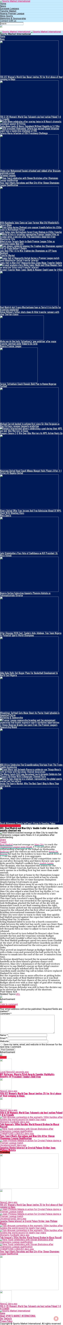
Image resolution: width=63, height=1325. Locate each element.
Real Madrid (6, 844)
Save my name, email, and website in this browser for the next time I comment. (31, 1045)
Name (4, 1035)
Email (3, 1038)
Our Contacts (6, 1318)
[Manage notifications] (56, 1318)
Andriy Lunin (46, 863)
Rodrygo (4, 851)
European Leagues (9, 8)
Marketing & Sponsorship (13, 18)
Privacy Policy (6, 1321)
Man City (39, 844)
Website (4, 1041)
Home (3, 3)
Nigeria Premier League (12, 13)
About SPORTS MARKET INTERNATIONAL (18, 1316)
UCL (18, 994)
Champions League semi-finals (16, 846)
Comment (5, 1013)
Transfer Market (8, 11)
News (3, 6)
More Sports (6, 16)
